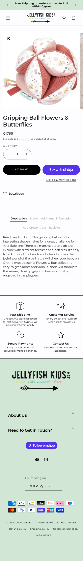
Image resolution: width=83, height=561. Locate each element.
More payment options (61, 179)
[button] (8, 17)
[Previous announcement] (7, 4)
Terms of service (67, 522)
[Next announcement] (75, 4)
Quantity (10, 146)
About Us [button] (17, 415)
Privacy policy (44, 522)
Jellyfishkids (23, 522)
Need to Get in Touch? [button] (30, 430)
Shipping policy (39, 528)
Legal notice (43, 535)
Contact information (65, 528)
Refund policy (17, 528)
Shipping (24, 139)
